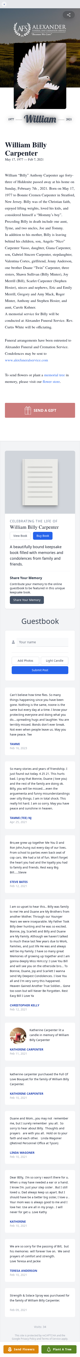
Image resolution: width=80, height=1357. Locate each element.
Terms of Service (51, 1338)
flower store (51, 381)
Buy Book (43, 536)
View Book (20, 536)
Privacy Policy (28, 1338)
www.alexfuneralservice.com (26, 359)
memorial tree (54, 374)
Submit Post (40, 670)
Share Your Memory (26, 600)
